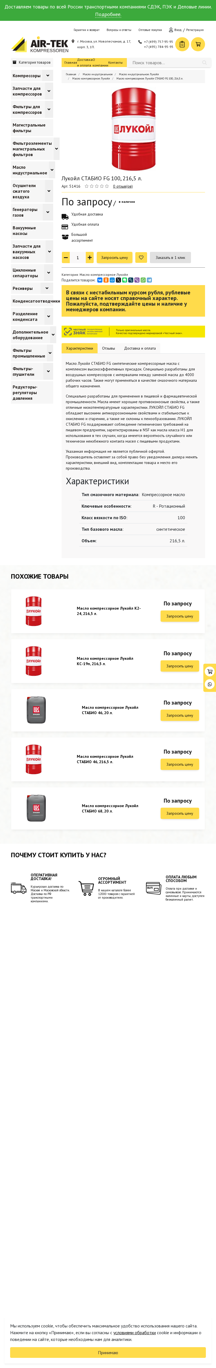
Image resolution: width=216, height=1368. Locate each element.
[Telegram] (149, 280)
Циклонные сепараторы (25, 272)
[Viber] (137, 280)
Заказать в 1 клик (170, 257)
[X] (118, 280)
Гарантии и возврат (87, 30)
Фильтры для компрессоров (27, 109)
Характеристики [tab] (79, 348)
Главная (70, 62)
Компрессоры (26, 75)
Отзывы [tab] (108, 348)
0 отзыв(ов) (123, 186)
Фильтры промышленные (29, 353)
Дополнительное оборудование (30, 334)
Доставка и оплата (85, 62)
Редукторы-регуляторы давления (25, 392)
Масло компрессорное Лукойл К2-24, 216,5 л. (109, 611)
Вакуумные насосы (24, 230)
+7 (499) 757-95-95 (158, 41)
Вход (178, 30)
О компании (100, 62)
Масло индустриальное (30, 170)
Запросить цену (114, 257)
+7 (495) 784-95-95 (159, 47)
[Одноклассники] (106, 280)
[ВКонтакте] (99, 280)
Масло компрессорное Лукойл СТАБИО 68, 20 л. (110, 808)
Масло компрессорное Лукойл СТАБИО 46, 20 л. (110, 710)
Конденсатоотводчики (36, 301)
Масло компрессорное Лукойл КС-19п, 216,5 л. (105, 661)
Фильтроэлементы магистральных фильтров (32, 148)
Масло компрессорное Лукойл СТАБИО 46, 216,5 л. (105, 759)
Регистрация (195, 30)
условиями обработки (134, 1332)
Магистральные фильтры (29, 127)
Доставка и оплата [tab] (140, 348)
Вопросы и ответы (119, 30)
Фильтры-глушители (23, 371)
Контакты (115, 62)
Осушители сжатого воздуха (24, 191)
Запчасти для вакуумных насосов (26, 251)
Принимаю (108, 1352)
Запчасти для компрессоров (27, 91)
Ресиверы (23, 288)
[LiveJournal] (130, 280)
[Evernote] (124, 280)
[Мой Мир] (112, 280)
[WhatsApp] (143, 280)
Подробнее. (108, 14)
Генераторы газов (25, 212)
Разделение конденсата (25, 316)
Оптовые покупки (150, 30)
